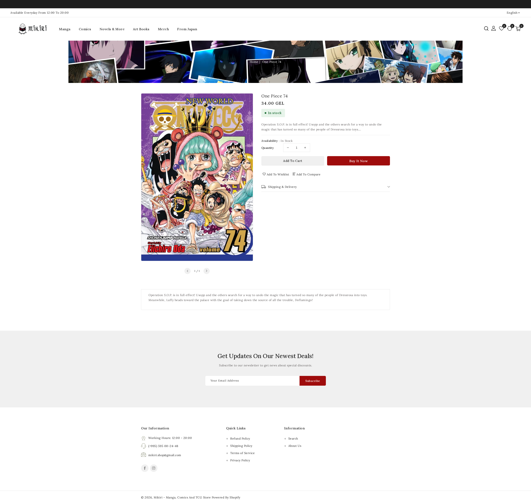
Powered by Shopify (226, 497)
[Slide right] (206, 271)
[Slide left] (187, 271)
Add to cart (292, 161)
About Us (294, 446)
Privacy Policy (240, 460)
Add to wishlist (278, 174)
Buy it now (358, 161)
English (512, 13)
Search (293, 438)
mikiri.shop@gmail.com (164, 455)
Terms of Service (242, 453)
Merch (163, 29)
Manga (65, 29)
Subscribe (312, 381)
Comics (85, 29)
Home (254, 62)
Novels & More (112, 29)
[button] (486, 28)
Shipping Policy (241, 446)
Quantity (267, 148)
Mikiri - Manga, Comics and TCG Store (183, 497)
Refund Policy (240, 438)
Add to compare (308, 174)
